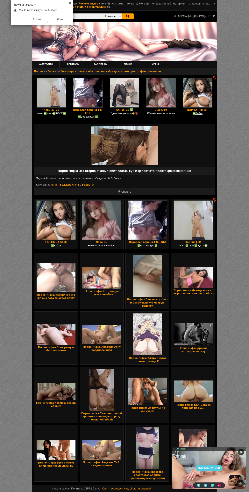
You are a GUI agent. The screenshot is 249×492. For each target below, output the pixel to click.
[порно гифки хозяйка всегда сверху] (56, 399)
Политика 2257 (80, 488)
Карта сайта (61, 488)
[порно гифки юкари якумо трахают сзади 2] (147, 354)
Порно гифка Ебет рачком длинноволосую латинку (56, 464)
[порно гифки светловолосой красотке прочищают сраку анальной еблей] (101, 409)
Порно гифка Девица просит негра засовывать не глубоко (193, 292)
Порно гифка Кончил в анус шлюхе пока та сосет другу (56, 296)
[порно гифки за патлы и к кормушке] (147, 404)
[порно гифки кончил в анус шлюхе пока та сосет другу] (56, 291)
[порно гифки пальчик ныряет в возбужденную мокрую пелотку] (147, 295)
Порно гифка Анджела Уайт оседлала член (102, 348)
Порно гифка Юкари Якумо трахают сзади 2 (147, 359)
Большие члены (70, 184)
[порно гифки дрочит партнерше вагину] (193, 344)
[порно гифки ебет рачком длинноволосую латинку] (56, 459)
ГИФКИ (128, 64)
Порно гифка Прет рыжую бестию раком (56, 349)
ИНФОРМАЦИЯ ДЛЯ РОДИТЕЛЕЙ (194, 16)
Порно (38, 71)
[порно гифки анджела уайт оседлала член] (101, 343)
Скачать (126, 191)
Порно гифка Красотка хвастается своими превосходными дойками (147, 475)
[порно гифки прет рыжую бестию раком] (56, 343)
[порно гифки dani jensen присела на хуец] (193, 401)
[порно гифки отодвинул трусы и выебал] (101, 287)
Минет (54, 184)
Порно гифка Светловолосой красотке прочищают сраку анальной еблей (101, 416)
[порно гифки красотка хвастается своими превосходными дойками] (147, 468)
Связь (96, 488)
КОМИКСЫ (73, 64)
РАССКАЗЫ (100, 64)
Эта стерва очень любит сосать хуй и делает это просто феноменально (111, 71)
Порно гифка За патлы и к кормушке (147, 409)
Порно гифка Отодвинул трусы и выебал (102, 292)
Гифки (51, 71)
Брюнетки (88, 184)
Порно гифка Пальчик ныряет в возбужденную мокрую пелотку (147, 302)
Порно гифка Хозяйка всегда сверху (56, 404)
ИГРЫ (155, 64)
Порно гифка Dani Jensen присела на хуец (193, 406)
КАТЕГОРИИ (46, 64)
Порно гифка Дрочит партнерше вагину (193, 349)
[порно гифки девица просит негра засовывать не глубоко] (193, 286)
